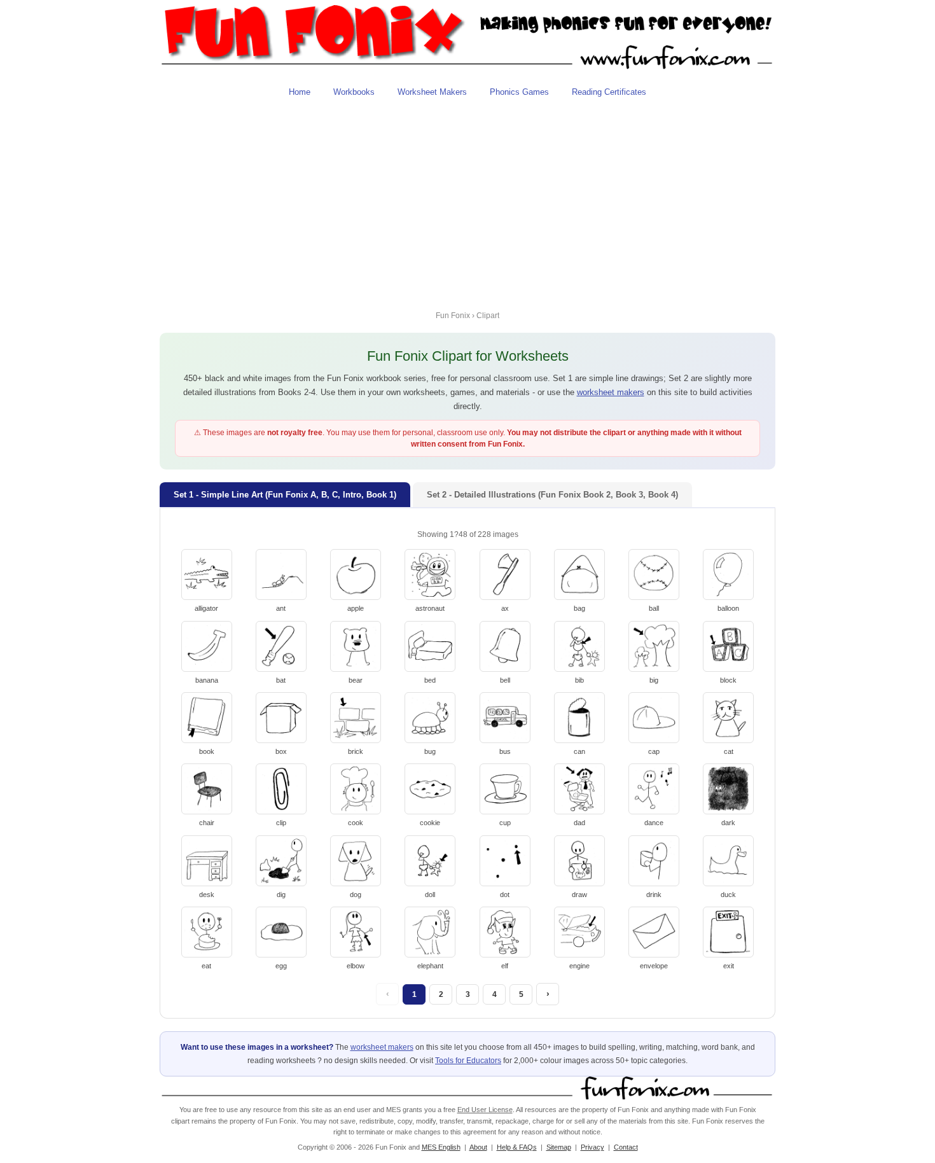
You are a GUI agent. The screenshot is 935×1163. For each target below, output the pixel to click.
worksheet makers (610, 392)
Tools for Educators (468, 1060)
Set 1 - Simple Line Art (285, 494)
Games (519, 92)
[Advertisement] (467, 202)
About (478, 1147)
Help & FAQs (517, 1147)
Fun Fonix (453, 315)
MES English (441, 1147)
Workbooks (354, 92)
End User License (485, 1109)
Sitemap (558, 1147)
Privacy (592, 1147)
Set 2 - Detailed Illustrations (552, 494)
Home (299, 92)
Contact (626, 1147)
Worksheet (432, 92)
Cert (609, 92)
